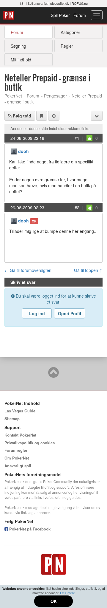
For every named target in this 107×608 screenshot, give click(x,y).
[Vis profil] (14, 150)
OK (54, 601)
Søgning (18, 46)
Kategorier (70, 32)
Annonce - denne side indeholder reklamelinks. (50, 128)
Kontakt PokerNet (20, 435)
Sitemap (12, 418)
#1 (77, 138)
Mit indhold (21, 60)
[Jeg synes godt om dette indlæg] (89, 138)
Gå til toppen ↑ (88, 270)
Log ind (37, 313)
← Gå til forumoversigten (27, 270)
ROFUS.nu (80, 3)
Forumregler (15, 450)
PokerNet (9, 15)
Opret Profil (69, 313)
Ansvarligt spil (17, 465)
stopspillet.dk (59, 3)
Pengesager (55, 96)
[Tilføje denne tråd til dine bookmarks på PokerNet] (41, 116)
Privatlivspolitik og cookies (29, 442)
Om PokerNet (16, 458)
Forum (79, 15)
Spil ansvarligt (38, 3)
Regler (67, 46)
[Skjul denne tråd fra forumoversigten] (53, 116)
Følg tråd (21, 116)
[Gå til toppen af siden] (53, 375)
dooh (23, 151)
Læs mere (67, 592)
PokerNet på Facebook (29, 529)
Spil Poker (60, 15)
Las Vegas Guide (19, 411)
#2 (77, 208)
